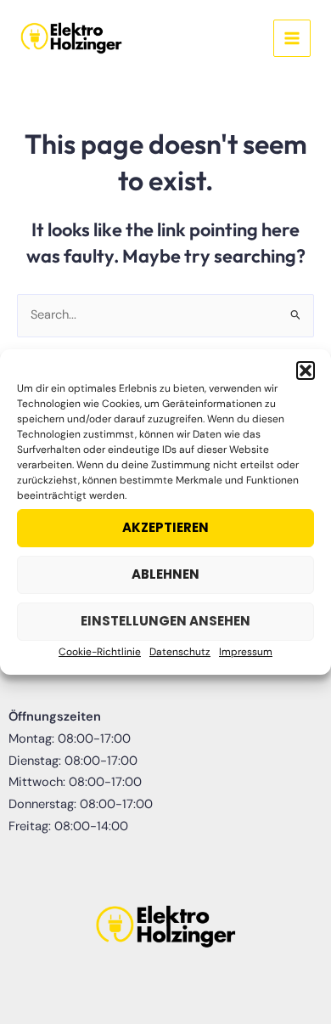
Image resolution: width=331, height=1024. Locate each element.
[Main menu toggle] (292, 38)
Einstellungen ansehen (165, 621)
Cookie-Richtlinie (100, 652)
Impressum (245, 652)
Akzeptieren (165, 527)
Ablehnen (165, 574)
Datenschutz (179, 652)
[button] (305, 370)
